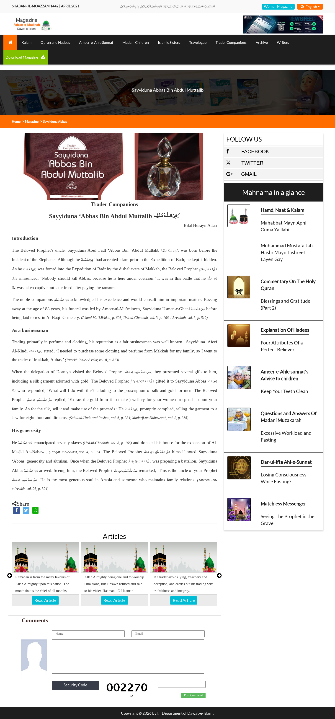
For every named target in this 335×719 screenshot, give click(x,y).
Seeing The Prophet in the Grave (287, 519)
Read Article (45, 600)
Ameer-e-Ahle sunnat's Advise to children (284, 375)
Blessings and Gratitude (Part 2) (285, 304)
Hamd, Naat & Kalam (282, 210)
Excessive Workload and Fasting (286, 436)
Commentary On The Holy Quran (288, 284)
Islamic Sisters (169, 42)
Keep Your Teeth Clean (284, 391)
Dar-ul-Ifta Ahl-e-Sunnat (286, 462)
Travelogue (197, 42)
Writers (283, 42)
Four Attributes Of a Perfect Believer (282, 346)
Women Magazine (278, 6)
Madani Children (135, 42)
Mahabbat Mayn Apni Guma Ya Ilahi (283, 226)
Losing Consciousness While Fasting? (283, 478)
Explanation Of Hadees (285, 330)
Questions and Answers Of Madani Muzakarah (289, 416)
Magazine (32, 121)
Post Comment (193, 695)
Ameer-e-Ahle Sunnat (96, 42)
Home (16, 121)
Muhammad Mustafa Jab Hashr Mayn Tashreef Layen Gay (287, 252)
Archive (262, 42)
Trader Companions (231, 42)
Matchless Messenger (283, 503)
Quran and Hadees (55, 42)
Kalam (26, 42)
